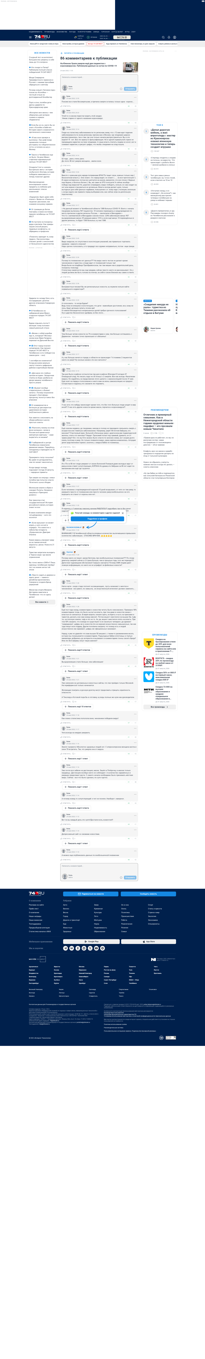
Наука (96, 924)
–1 (135, 251)
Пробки (92, 37)
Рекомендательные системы (113, 1028)
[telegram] (65, 948)
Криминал (98, 909)
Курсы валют (117, 32)
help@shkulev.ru (44, 1024)
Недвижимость (35, 32)
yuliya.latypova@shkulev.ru (152, 1004)
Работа (124, 920)
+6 (128, 515)
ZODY (133, 32)
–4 (135, 803)
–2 (135, 447)
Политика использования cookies (115, 1024)
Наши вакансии (35, 920)
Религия (124, 928)
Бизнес (66, 909)
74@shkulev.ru (54, 1021)
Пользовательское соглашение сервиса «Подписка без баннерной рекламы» (130, 1031)
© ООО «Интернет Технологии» (40, 1038)
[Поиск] (163, 37)
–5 (135, 754)
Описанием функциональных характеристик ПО (120, 1014)
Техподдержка (35, 924)
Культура (98, 912)
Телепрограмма (84, 32)
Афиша (96, 32)
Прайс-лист (34, 909)
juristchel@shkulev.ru (83, 1022)
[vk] (71, 948)
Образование (99, 931)
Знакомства (62, 32)
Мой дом (98, 920)
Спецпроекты (154, 924)
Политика (125, 912)
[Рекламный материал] (122, 37)
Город (65, 916)
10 (75, 702)
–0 (135, 106)
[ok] (77, 948)
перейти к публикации (74, 53)
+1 (128, 199)
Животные (67, 928)
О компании (34, 912)
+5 (128, 540)
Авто (65, 905)
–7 (135, 702)
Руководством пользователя (114, 1013)
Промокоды (49, 32)
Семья (124, 931)
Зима (96, 905)
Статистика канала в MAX (40, 931)
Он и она (125, 905)
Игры (127, 32)
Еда (64, 924)
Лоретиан (69, 552)
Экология (152, 916)
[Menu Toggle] (30, 37)
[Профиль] (174, 37)
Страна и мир (153, 912)
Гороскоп (105, 32)
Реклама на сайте (36, 905)
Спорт (150, 905)
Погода (72, 32)
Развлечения (126, 924)
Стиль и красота (155, 909)
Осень (123, 909)
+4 (128, 364)
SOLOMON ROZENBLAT (74, 527)
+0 (128, 106)
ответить (67, 106)
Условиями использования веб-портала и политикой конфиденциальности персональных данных (137, 1016)
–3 (135, 645)
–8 (135, 782)
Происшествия (127, 916)
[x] (90, 948)
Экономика (153, 920)
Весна (65, 912)
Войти (71, 89)
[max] (84, 948)
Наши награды (35, 916)
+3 (128, 473)
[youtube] (96, 948)
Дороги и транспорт (71, 920)
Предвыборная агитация (39, 928)
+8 (128, 860)
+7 (128, 723)
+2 (128, 277)
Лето (96, 916)
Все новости (42, 52)
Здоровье (67, 931)
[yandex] (102, 948)
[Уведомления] (169, 37)
